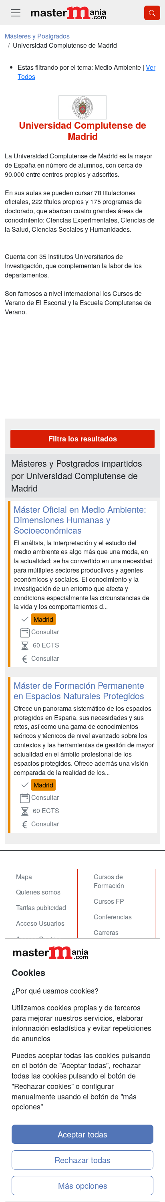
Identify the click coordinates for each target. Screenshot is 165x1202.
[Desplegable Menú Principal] (15, 12)
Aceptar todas (82, 1134)
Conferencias (113, 916)
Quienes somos (38, 891)
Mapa (24, 876)
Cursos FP (109, 901)
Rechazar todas (82, 1160)
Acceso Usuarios (40, 923)
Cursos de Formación (109, 881)
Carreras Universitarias (113, 937)
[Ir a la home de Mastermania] (68, 12)
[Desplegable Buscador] (152, 13)
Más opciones (82, 1185)
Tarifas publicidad (41, 907)
